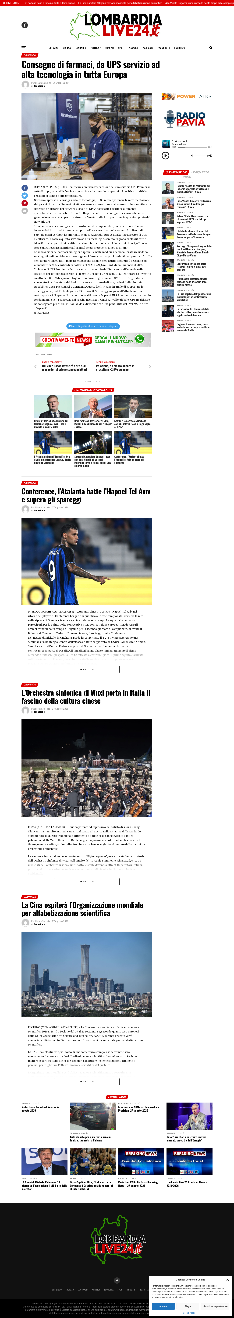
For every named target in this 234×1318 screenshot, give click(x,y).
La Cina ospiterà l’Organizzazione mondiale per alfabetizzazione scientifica (64, 3)
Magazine (133, 47)
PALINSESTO (147, 47)
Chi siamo (53, 47)
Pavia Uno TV (164, 47)
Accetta (163, 1306)
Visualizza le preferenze (215, 1306)
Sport (121, 47)
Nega (188, 1306)
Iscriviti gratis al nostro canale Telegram (94, 326)
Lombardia (81, 47)
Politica (95, 47)
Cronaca (67, 47)
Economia (109, 47)
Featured (47, 355)
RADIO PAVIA (179, 47)
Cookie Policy (189, 1313)
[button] (227, 1279)
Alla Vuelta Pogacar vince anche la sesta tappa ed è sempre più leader (149, 3)
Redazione (39, 86)
